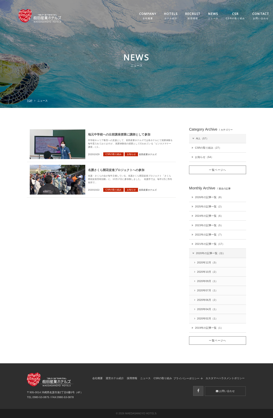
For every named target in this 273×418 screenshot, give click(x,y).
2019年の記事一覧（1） (209, 327)
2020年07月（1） (207, 290)
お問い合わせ (226, 391)
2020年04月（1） (207, 309)
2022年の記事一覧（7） (209, 234)
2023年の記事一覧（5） (209, 225)
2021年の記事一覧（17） (210, 243)
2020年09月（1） (207, 281)
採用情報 (132, 378)
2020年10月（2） (207, 271)
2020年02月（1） (207, 318)
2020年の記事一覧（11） (210, 253)
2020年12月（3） (207, 262)
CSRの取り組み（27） (208, 147)
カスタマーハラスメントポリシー (225, 378)
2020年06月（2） (207, 299)
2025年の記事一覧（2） (209, 206)
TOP (29, 100)
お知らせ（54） (204, 157)
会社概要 (97, 378)
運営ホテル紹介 (115, 378)
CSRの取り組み (163, 378)
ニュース (145, 378)
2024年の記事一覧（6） (209, 215)
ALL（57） (202, 138)
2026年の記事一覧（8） (209, 197)
